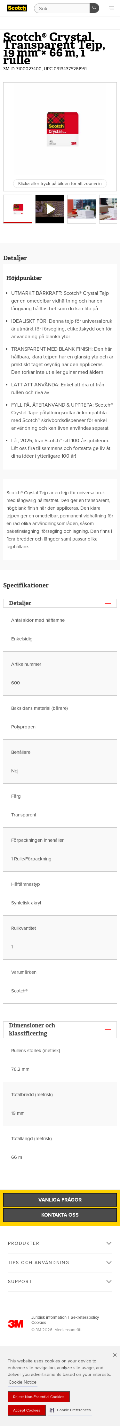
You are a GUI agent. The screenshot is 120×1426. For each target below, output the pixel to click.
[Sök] (94, 8)
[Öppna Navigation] (111, 8)
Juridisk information (49, 1317)
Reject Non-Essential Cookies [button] (38, 1397)
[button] (70, 1410)
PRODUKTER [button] (24, 1243)
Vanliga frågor (60, 1200)
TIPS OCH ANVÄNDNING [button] (38, 1262)
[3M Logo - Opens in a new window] (17, 8)
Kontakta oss (60, 1215)
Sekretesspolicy (85, 1317)
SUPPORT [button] (20, 1281)
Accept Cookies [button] (26, 1410)
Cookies (38, 1322)
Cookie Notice (22, 1382)
